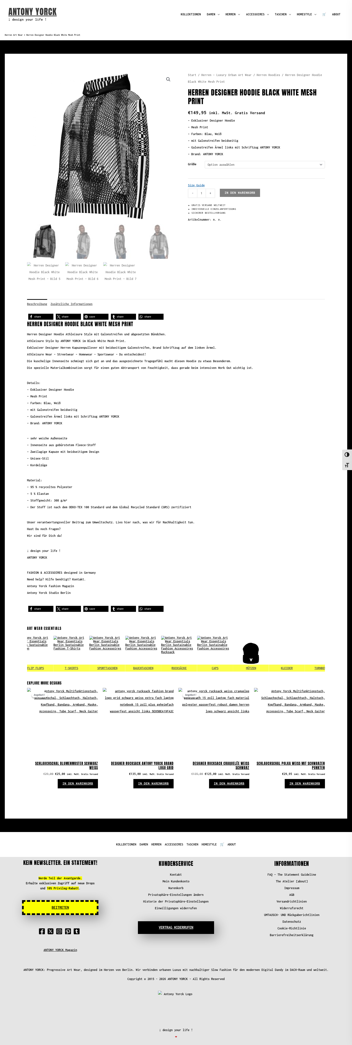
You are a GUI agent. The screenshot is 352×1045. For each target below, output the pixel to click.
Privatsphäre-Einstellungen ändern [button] (176, 895)
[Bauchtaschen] (129, 654)
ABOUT (336, 14)
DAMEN (211, 14)
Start (192, 75)
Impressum (291, 888)
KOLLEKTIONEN (191, 14)
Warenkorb (175, 888)
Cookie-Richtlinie (292, 928)
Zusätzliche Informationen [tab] (71, 304)
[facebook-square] (43, 931)
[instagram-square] (60, 931)
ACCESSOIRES (255, 14)
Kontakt (176, 874)
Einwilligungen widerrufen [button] (176, 908)
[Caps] (201, 654)
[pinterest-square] (69, 931)
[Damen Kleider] (272, 654)
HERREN (231, 14)
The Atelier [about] (292, 881)
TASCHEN (281, 14)
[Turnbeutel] (308, 654)
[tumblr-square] (77, 931)
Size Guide (196, 185)
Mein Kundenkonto (176, 881)
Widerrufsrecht (291, 908)
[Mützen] (237, 654)
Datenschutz (292, 921)
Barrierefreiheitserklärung (291, 935)
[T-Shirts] (57, 654)
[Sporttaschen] (93, 654)
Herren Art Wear (14, 35)
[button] (168, 79)
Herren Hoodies (268, 75)
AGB (291, 895)
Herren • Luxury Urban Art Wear (226, 75)
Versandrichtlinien (292, 901)
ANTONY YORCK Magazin (60, 950)
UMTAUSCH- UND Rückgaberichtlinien (291, 915)
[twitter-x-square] (51, 931)
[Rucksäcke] (165, 654)
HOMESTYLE (304, 14)
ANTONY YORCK (32, 11)
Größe (192, 164)
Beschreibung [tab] (37, 304)
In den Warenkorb (240, 193)
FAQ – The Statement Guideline (291, 874)
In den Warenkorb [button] (77, 783)
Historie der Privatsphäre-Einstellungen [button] (176, 901)
